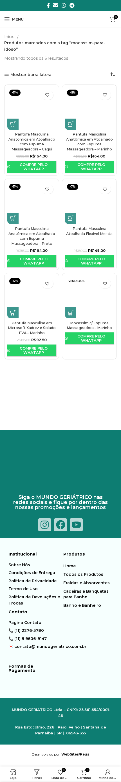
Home (69, 565)
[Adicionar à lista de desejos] (47, 95)
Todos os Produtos (83, 574)
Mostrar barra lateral (31, 74)
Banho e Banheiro (82, 605)
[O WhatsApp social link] (64, 5)
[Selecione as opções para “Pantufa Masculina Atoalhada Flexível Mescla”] (70, 218)
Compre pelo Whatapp (34, 166)
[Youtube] (76, 524)
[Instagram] (44, 524)
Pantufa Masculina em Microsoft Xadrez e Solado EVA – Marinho (32, 328)
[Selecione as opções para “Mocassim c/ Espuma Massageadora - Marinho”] (70, 312)
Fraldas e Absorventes (86, 582)
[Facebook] (60, 524)
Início (10, 36)
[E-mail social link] (55, 5)
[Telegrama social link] (72, 5)
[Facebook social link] (48, 5)
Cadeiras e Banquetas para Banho (86, 594)
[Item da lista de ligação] (34, 565)
